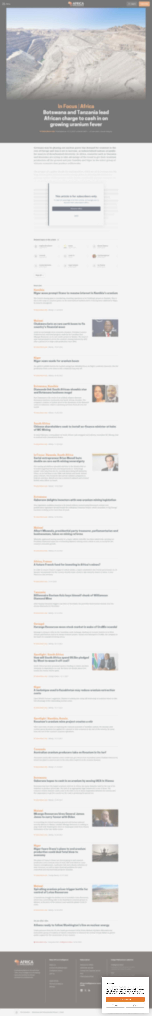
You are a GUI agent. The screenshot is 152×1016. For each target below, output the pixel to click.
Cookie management (133, 993)
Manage (115, 1005)
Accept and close (125, 999)
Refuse (135, 1005)
